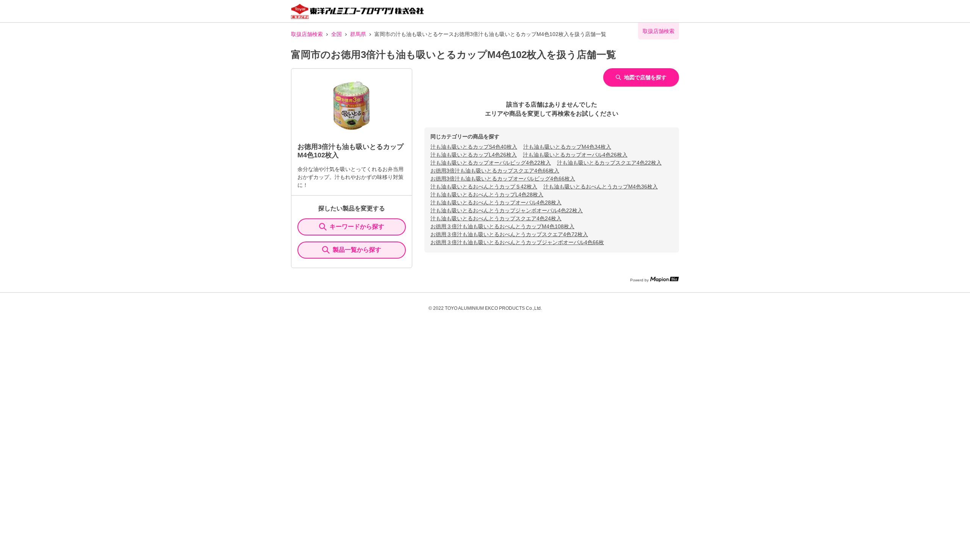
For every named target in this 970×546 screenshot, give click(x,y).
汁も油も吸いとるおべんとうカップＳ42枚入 (483, 187)
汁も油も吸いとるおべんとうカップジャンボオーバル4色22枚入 (506, 210)
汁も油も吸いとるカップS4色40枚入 (473, 147)
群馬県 (358, 34)
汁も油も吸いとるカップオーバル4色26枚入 (575, 155)
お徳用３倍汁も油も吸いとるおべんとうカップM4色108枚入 (502, 226)
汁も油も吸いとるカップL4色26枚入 (473, 155)
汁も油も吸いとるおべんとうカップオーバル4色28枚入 (496, 202)
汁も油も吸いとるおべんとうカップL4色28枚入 (486, 194)
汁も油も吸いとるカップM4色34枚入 (567, 147)
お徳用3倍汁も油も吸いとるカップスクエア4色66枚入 (494, 171)
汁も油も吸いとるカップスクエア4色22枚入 (609, 163)
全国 (336, 34)
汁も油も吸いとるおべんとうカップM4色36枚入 (600, 187)
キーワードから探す (357, 226)
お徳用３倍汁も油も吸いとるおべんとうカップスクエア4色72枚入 (509, 234)
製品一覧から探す (357, 249)
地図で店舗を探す (645, 77)
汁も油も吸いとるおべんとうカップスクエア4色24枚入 (496, 218)
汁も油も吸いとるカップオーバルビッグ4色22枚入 (490, 163)
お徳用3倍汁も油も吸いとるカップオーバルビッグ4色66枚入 (502, 179)
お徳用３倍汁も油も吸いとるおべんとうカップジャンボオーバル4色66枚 (517, 242)
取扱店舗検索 (307, 34)
